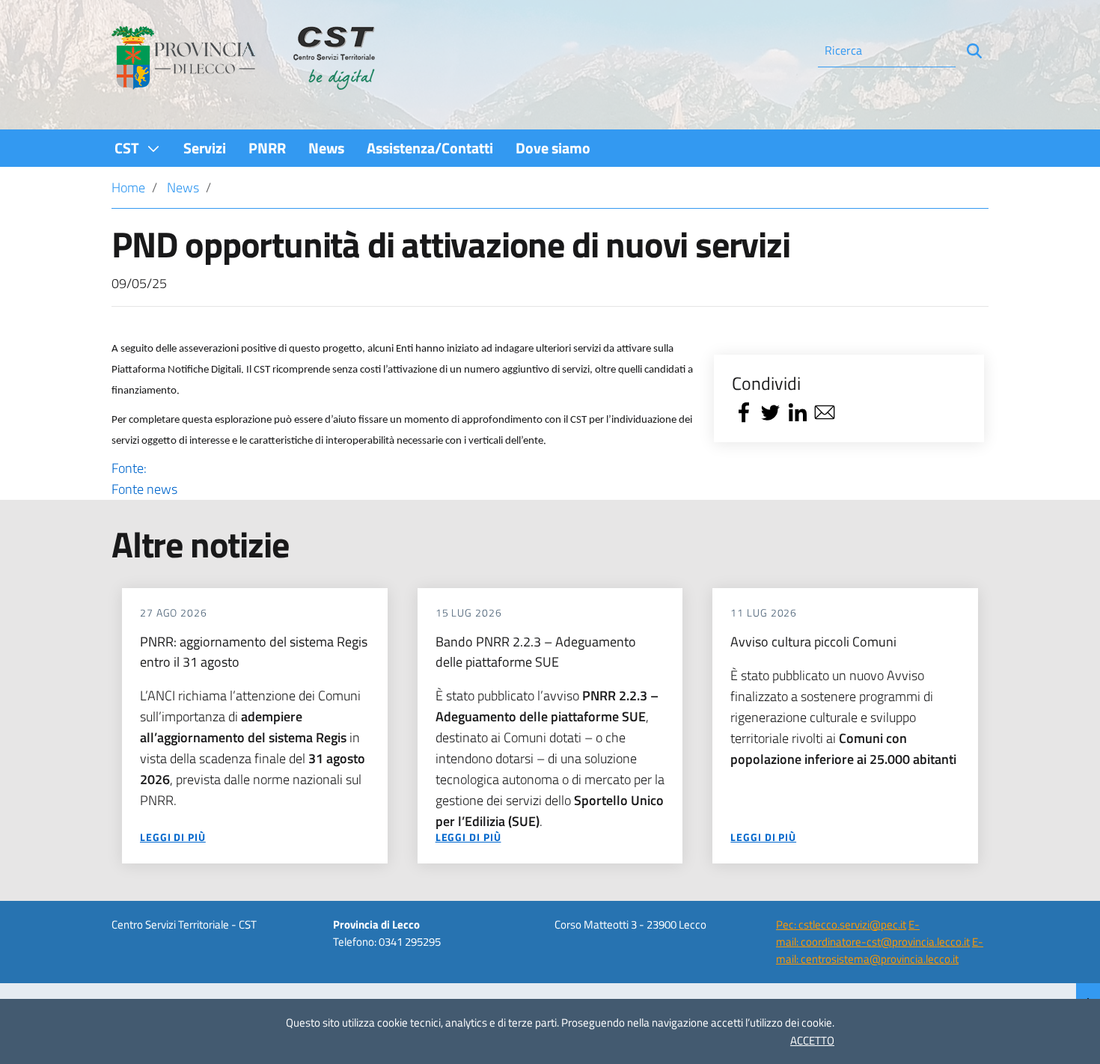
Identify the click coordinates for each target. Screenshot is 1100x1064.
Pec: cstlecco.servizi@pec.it (841, 924)
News (183, 187)
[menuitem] (138, 147)
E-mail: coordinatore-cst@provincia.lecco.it (873, 933)
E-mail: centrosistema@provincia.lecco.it (879, 950)
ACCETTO (812, 1040)
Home (128, 187)
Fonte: (144, 478)
